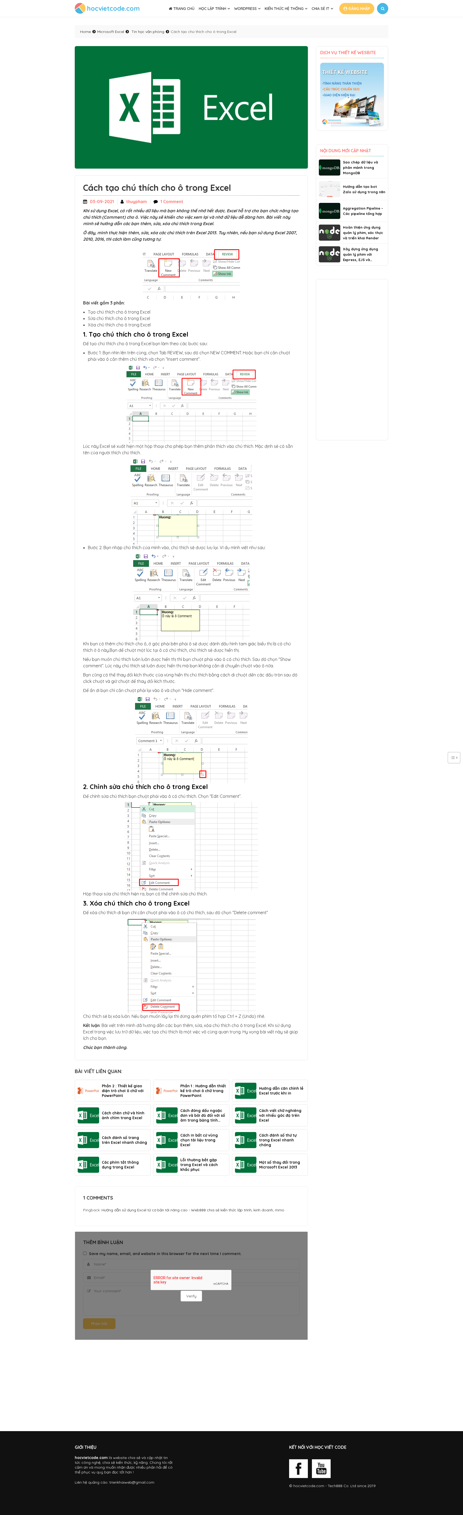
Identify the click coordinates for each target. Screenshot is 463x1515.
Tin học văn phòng (148, 31)
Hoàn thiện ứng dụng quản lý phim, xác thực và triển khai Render (363, 232)
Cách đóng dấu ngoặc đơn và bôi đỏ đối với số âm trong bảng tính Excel (202, 1115)
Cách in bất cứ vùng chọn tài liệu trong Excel (199, 1140)
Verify (191, 1296)
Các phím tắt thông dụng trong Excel (120, 1165)
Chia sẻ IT (320, 8)
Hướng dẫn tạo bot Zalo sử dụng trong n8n (364, 189)
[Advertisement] (191, 1385)
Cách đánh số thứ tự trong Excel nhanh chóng (278, 1140)
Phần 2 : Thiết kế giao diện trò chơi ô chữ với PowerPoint (123, 1091)
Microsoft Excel (110, 31)
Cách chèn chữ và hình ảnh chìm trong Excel (123, 1115)
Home (85, 31)
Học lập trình (212, 8)
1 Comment (171, 201)
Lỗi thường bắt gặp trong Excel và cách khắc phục (199, 1164)
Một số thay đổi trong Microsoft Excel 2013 (279, 1165)
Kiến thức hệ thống (284, 8)
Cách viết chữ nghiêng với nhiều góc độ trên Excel (280, 1115)
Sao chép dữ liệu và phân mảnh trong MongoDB (360, 167)
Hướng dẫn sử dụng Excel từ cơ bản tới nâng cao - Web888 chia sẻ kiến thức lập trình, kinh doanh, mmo (193, 1210)
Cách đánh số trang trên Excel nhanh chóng (124, 1140)
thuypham (136, 201)
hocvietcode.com (308, 1485)
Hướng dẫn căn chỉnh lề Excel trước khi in (281, 1091)
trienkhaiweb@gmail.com (131, 1482)
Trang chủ (183, 8)
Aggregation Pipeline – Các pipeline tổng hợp (363, 211)
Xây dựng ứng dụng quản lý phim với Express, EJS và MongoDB (360, 254)
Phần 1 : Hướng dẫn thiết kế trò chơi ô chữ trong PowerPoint (203, 1091)
